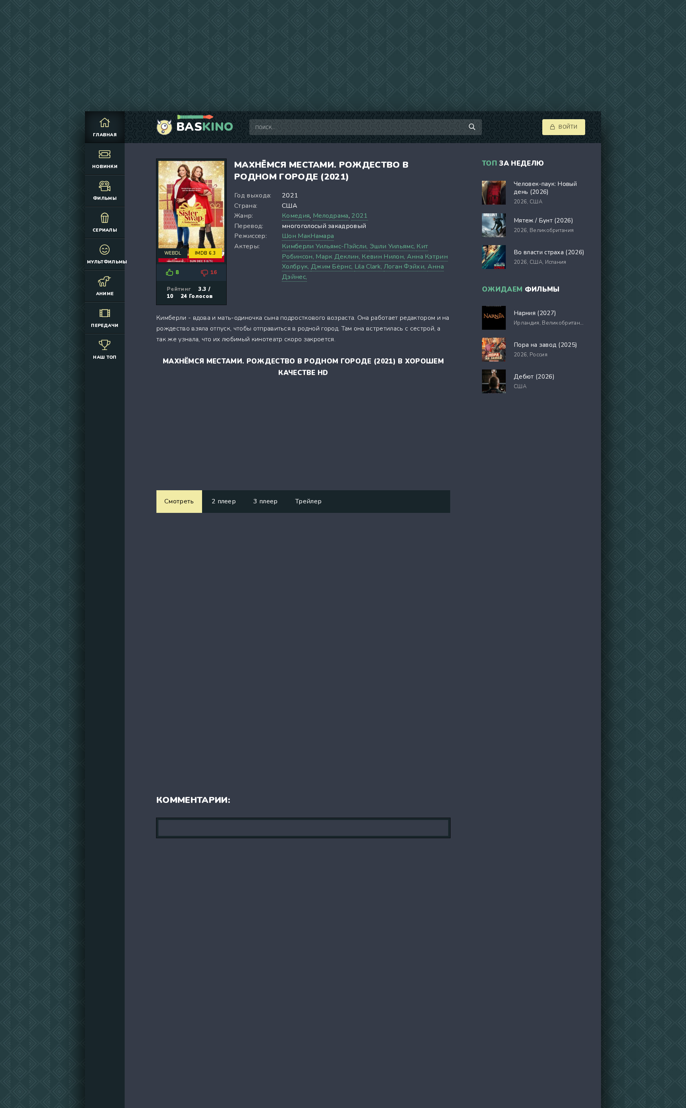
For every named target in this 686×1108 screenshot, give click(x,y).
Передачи (105, 326)
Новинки (105, 167)
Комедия (296, 215)
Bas (204, 127)
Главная (105, 135)
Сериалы (104, 230)
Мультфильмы (106, 262)
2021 (359, 215)
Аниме (105, 294)
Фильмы (105, 198)
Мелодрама (331, 215)
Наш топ (104, 357)
